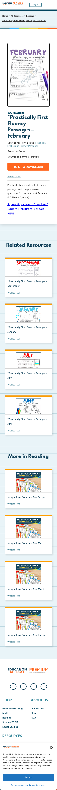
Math (5, 713)
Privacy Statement (36, 785)
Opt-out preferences (19, 785)
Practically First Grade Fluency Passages (26, 144)
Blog (33, 713)
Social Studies (10, 727)
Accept (28, 778)
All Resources (17, 16)
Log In (35, 4)
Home (5, 16)
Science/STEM (10, 722)
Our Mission (37, 709)
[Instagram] (23, 686)
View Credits (14, 177)
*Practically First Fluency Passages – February (24, 21)
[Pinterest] (44, 686)
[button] (52, 747)
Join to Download (28, 167)
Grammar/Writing (12, 709)
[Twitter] (33, 686)
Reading (30, 16)
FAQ (33, 718)
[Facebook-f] (13, 686)
